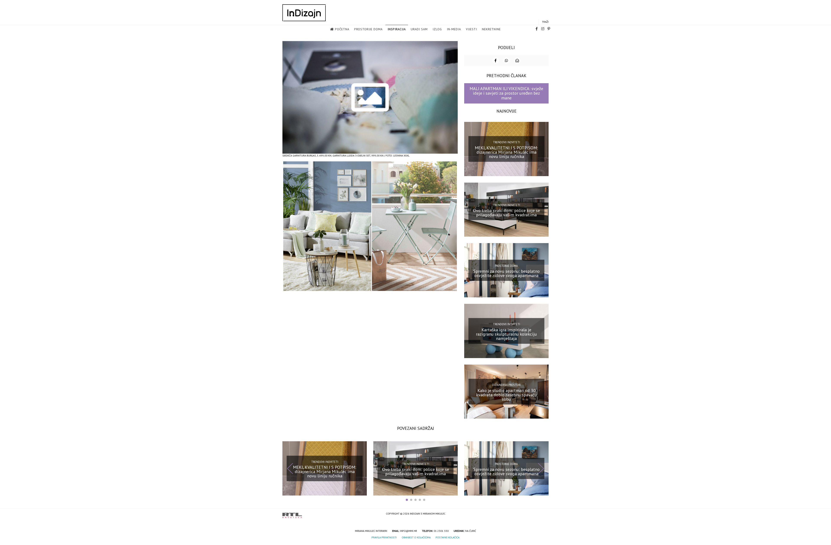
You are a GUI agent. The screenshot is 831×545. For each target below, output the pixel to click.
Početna (342, 29)
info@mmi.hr (408, 530)
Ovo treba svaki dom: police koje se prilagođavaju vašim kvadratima (506, 213)
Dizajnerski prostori (506, 385)
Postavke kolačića (447, 537)
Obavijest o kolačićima (416, 537)
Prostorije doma (368, 29)
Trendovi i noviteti (506, 142)
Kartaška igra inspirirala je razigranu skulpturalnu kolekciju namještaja (506, 334)
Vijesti (471, 29)
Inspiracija (397, 29)
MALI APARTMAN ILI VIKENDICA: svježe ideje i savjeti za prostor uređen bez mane (506, 93)
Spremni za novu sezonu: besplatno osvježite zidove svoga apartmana (506, 273)
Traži (545, 21)
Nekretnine (491, 29)
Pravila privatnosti (384, 537)
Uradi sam (419, 29)
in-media (454, 29)
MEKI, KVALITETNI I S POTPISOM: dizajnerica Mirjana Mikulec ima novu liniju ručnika (506, 152)
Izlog (437, 29)
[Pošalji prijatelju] (517, 60)
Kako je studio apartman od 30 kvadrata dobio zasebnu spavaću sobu (506, 394)
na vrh (544, 514)
